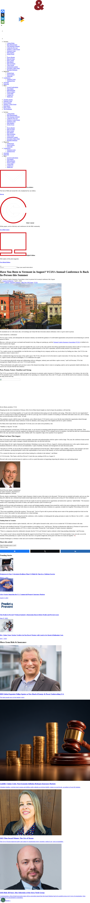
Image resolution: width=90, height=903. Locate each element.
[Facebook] (2, 11)
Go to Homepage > (5, 900)
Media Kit (10, 96)
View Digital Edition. (5, 262)
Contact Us (10, 95)
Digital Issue (10, 73)
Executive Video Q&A (13, 68)
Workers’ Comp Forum (13, 49)
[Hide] (1, 25)
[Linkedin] (2, 18)
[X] (2, 15)
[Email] (2, 22)
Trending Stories (8, 99)
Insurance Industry (15, 282)
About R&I (10, 93)
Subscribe (9, 76)
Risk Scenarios (11, 63)
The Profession (8, 109)
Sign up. (2, 194)
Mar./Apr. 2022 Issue (27, 282)
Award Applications (12, 87)
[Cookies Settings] (3, 900)
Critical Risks (11, 43)
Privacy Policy (11, 92)
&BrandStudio (11, 90)
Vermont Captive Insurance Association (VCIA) (66, 342)
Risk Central (10, 60)
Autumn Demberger (7, 281)
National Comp (11, 51)
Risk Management (12, 44)
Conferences (7, 78)
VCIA (36, 282)
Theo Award (10, 65)
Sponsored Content (12, 67)
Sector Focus (10, 54)
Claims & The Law (12, 48)
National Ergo (11, 81)
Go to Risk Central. (4, 229)
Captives (6, 282)
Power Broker (11, 57)
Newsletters (10, 89)
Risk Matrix (10, 62)
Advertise (6, 82)
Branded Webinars (12, 70)
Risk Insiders (10, 52)
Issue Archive (11, 74)
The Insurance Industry (13, 46)
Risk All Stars (11, 59)
